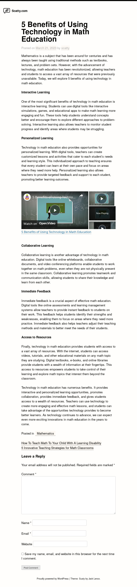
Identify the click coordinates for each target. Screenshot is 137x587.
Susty (82, 578)
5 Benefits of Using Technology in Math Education (54, 197)
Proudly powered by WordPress (53, 578)
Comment (28, 474)
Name (26, 522)
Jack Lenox (94, 578)
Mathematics (45, 433)
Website (26, 544)
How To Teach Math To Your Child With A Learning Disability (61, 443)
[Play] (102, 228)
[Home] (6, 13)
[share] (81, 195)
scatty (65, 48)
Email (26, 533)
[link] (27, 197)
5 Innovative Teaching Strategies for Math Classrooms (57, 447)
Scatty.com (19, 11)
